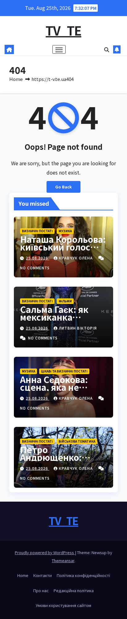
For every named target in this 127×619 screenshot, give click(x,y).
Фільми (65, 301)
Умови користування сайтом (63, 605)
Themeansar (63, 560)
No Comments (35, 267)
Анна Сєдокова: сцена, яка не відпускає (54, 387)
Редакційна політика (74, 590)
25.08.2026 (37, 257)
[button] (106, 49)
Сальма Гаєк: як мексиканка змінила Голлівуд (57, 317)
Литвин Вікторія (78, 328)
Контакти (42, 575)
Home (16, 79)
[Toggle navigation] (59, 49)
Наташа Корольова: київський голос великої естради (63, 247)
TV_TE (63, 30)
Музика (65, 231)
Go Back (63, 187)
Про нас (41, 590)
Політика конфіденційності (83, 575)
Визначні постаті (37, 231)
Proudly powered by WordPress (45, 552)
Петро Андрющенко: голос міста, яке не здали (61, 461)
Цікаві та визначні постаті (64, 371)
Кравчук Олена (76, 257)
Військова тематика (77, 441)
